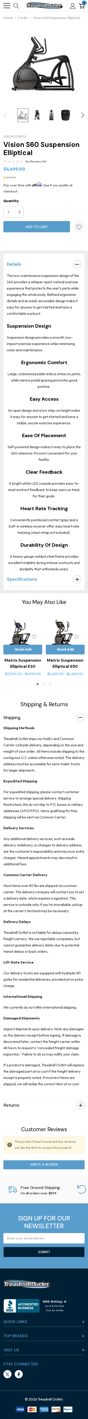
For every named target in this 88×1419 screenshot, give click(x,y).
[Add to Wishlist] (79, 226)
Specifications (22, 579)
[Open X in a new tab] (7, 1374)
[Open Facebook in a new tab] (19, 1374)
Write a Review (44, 1164)
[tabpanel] (23, 646)
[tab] (38, 684)
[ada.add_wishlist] (34, 636)
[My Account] (73, 5)
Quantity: (11, 201)
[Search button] (16, 5)
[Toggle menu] (6, 5)
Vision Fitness (14, 137)
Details (14, 264)
